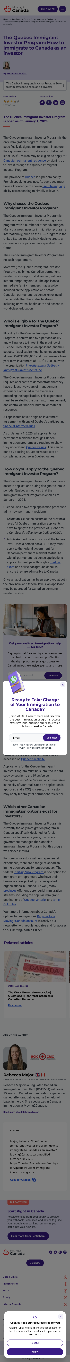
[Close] (60, 1316)
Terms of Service (43, 748)
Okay (35, 1351)
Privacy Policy (25, 748)
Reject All (35, 1343)
